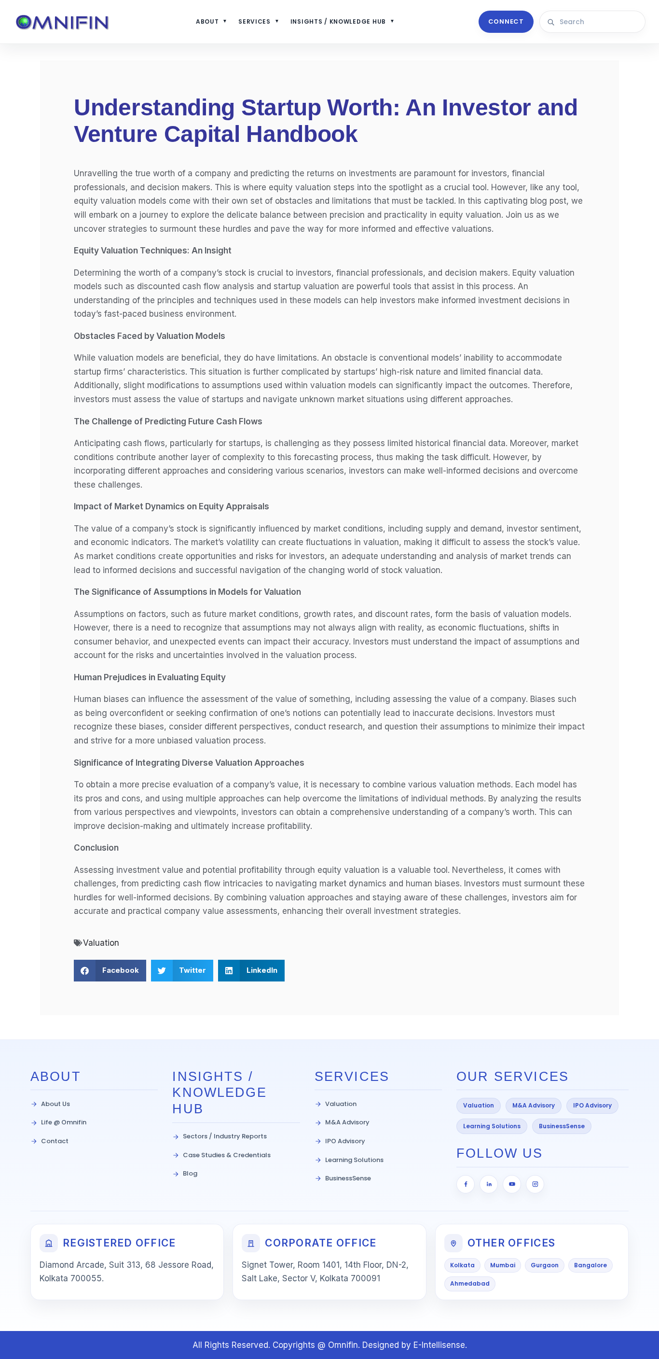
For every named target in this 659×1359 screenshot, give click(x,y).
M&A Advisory (347, 1122)
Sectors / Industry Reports (225, 1136)
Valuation (101, 943)
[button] (110, 970)
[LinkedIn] (489, 1184)
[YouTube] (512, 1184)
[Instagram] (535, 1184)
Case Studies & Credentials (227, 1155)
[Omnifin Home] (63, 22)
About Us (55, 1103)
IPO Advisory (345, 1141)
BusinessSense (348, 1178)
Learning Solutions (354, 1159)
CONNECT (506, 21)
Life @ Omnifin (63, 1122)
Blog (190, 1173)
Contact (55, 1141)
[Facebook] (465, 1184)
